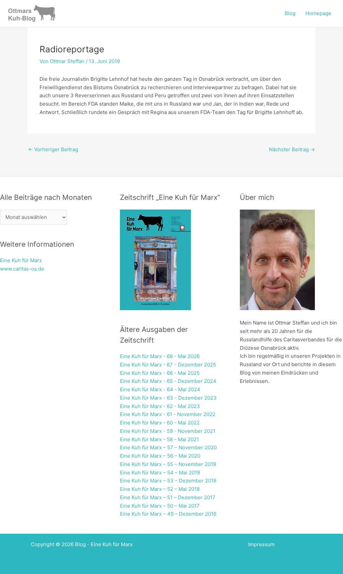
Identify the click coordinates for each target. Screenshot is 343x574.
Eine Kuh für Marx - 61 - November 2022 (167, 414)
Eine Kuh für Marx (21, 260)
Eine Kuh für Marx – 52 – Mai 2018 (160, 489)
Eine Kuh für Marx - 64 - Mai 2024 (160, 389)
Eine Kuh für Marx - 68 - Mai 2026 (160, 356)
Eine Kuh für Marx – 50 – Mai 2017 (160, 506)
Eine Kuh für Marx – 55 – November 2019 (168, 464)
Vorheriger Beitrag (53, 149)
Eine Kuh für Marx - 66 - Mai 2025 (160, 373)
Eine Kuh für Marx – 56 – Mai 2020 (160, 456)
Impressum (261, 544)
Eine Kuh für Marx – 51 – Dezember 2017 (167, 497)
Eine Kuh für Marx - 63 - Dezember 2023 (168, 398)
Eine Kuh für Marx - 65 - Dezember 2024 (168, 381)
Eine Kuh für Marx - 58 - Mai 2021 (159, 439)
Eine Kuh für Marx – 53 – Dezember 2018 (168, 480)
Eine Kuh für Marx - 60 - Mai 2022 (160, 422)
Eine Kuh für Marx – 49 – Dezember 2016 (168, 514)
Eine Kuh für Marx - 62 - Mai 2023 (160, 406)
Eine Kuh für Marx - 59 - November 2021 (167, 431)
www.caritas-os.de (22, 269)
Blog (290, 13)
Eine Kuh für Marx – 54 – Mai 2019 (160, 472)
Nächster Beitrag (292, 149)
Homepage (318, 13)
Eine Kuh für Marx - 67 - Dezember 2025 (168, 364)
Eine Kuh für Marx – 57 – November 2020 (168, 447)
